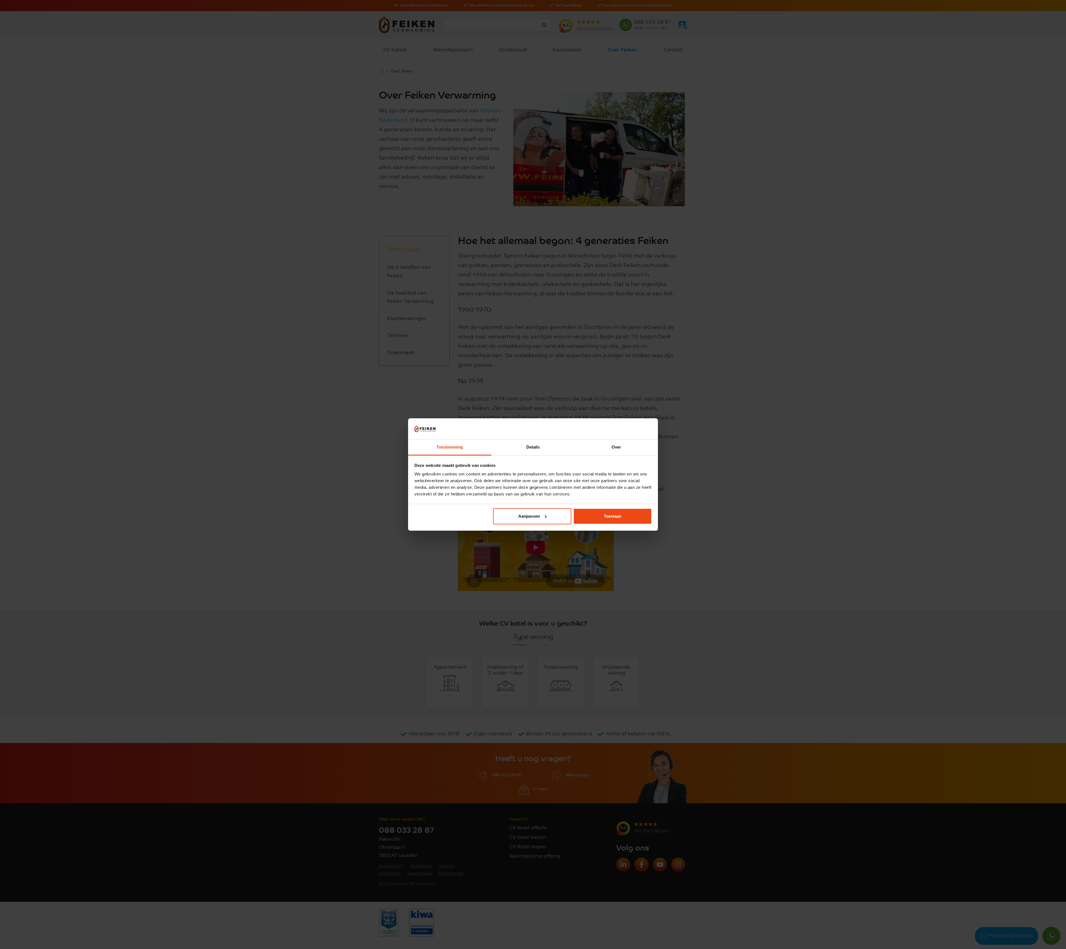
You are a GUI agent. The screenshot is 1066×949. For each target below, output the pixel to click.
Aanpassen (529, 516)
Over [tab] (616, 447)
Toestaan (612, 516)
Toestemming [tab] (449, 447)
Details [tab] (533, 447)
